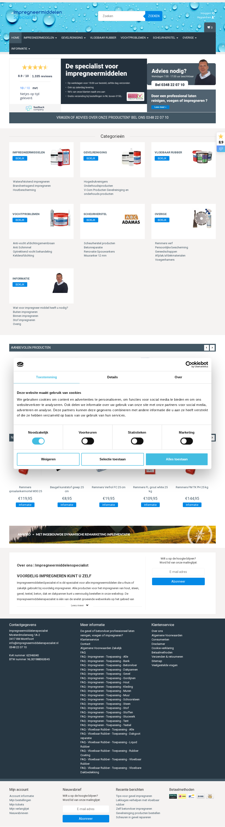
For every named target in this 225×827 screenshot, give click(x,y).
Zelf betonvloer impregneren (134, 808)
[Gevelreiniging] (131, 156)
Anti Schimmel (22, 247)
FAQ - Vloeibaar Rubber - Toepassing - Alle (107, 729)
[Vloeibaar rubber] (202, 156)
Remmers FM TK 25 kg (196, 487)
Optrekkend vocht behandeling (32, 251)
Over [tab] (178, 377)
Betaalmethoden (162, 652)
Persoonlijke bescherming (171, 247)
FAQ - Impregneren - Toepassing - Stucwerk (107, 716)
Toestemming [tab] (46, 377)
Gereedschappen (166, 251)
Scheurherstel (164, 37)
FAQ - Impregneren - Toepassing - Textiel (105, 725)
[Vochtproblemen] (60, 218)
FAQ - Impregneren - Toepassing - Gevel (105, 673)
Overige (188, 37)
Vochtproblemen (133, 37)
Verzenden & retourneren (167, 656)
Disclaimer (158, 644)
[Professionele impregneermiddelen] (37, 15)
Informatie (19, 48)
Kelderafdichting (23, 255)
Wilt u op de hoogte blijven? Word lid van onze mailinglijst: (178, 560)
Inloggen (206, 13)
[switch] (88, 441)
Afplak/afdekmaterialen (170, 255)
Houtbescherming (24, 190)
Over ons (157, 631)
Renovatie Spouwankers (99, 251)
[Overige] (202, 218)
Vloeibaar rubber (103, 37)
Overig (17, 324)
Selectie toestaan (113, 459)
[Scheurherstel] (131, 218)
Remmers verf (164, 243)
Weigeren (48, 459)
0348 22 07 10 (18, 647)
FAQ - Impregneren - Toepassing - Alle (104, 656)
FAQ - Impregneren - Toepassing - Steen (105, 703)
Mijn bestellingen (20, 800)
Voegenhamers (164, 259)
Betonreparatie (93, 247)
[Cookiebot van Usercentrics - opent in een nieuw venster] (189, 364)
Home (15, 37)
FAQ (83, 652)
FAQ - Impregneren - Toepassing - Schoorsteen (110, 699)
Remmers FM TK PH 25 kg (154, 487)
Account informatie (21, 796)
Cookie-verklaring (163, 648)
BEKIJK (20, 158)
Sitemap (157, 661)
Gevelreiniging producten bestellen (138, 813)
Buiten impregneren (25, 312)
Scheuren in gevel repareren (133, 817)
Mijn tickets (16, 804)
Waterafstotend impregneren (31, 181)
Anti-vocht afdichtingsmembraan (34, 243)
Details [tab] (112, 377)
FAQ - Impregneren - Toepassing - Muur (105, 695)
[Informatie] (60, 282)
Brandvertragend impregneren (32, 185)
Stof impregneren (24, 320)
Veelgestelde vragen (165, 665)
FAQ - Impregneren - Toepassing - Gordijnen (108, 678)
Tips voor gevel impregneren (134, 796)
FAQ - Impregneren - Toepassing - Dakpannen (109, 669)
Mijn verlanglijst (19, 808)
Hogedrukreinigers (96, 181)
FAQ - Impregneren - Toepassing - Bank (105, 661)
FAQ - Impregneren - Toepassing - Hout (104, 682)
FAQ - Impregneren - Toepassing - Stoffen (106, 712)
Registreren (204, 17)
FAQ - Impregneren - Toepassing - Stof (104, 708)
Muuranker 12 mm (95, 255)
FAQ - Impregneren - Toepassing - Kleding (106, 686)
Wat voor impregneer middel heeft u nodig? (40, 307)
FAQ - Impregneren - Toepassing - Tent (104, 721)
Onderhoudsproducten (98, 185)
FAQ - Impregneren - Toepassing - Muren (105, 690)
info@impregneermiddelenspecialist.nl (33, 643)
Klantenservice (89, 639)
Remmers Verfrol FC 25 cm (71, 487)
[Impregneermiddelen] (60, 156)
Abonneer (178, 581)
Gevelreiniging (72, 37)
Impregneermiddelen (39, 37)
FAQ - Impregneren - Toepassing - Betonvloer (108, 665)
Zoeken (154, 16)
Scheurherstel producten (99, 243)
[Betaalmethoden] (192, 796)
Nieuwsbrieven (18, 813)
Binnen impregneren (25, 316)
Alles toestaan (177, 459)
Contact (85, 644)
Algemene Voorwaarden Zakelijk (101, 648)
